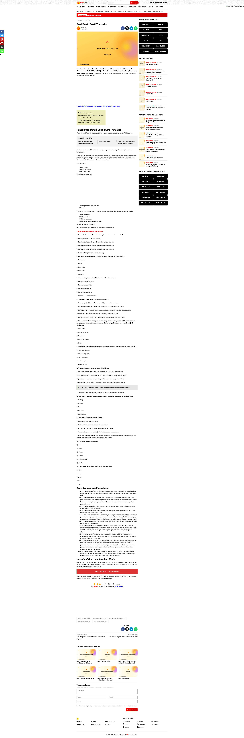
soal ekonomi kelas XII (99, 618)
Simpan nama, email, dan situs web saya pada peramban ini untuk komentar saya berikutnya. (108, 706)
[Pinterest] (2, 39)
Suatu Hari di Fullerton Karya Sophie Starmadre (155, 150)
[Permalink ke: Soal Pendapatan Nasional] (86, 671)
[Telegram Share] (131, 28)
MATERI (154, 62)
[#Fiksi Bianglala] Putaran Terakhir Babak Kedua (154, 128)
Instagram (142, 724)
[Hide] (1, 54)
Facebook (127, 721)
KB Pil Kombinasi (151, 86)
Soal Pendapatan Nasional (85, 678)
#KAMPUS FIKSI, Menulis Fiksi (151, 115)
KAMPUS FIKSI (149, 118)
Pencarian (134, 3)
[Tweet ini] (127, 28)
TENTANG (79, 722)
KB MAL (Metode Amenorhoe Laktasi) (155, 108)
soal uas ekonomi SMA (84, 622)
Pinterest (156, 721)
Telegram (141, 727)
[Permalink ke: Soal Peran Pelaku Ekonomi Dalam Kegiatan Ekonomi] (128, 654)
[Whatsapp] (2, 51)
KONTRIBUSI (80, 725)
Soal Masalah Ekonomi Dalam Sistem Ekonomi (105, 679)
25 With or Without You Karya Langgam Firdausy (155, 165)
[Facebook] (2, 32)
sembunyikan (89, 113)
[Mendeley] (2, 43)
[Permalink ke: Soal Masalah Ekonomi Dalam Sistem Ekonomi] (107, 671)
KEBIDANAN (149, 62)
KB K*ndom (149, 101)
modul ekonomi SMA (84, 618)
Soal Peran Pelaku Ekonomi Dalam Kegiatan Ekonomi (126, 142)
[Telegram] (2, 35)
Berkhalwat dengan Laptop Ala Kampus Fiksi (156, 143)
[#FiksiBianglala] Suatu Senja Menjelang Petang (155, 121)
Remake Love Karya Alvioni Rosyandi (155, 135)
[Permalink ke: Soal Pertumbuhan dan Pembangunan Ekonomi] (86, 654)
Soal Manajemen (123, 678)
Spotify (127, 727)
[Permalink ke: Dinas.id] (78, 28)
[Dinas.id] (83, 3)
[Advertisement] (107, 91)
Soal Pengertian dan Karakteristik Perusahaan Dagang (91, 636)
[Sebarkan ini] (123, 28)
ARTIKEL (108, 725)
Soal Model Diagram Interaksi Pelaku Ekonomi (123, 635)
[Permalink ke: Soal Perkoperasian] (107, 654)
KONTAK (93, 722)
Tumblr (127, 724)
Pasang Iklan (109, 722)
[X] (2, 47)
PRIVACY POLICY (96, 725)
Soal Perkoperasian (104, 141)
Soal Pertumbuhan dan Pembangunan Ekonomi (85, 142)
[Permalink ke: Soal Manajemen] (128, 671)
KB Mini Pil (149, 94)
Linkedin (156, 724)
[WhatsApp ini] (136, 28)
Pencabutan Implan (152, 64)
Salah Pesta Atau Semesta (154, 158)
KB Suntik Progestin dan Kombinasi (154, 79)
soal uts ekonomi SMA (100, 622)
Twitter (141, 721)
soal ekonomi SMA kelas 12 (117, 618)
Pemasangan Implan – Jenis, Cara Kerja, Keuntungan (155, 71)
